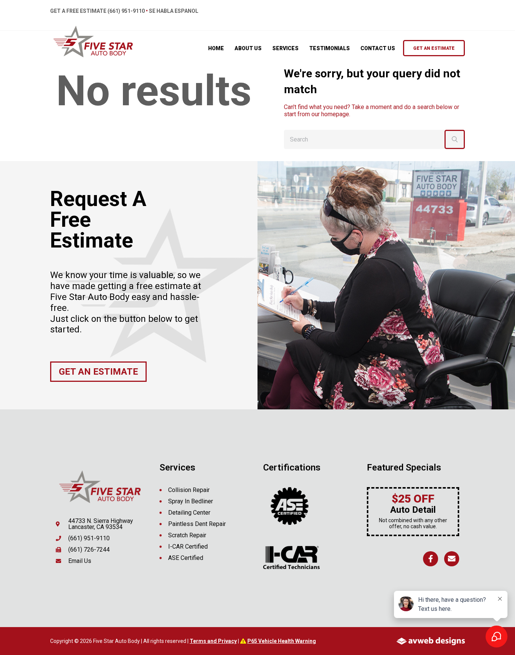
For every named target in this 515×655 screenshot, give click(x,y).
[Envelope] (451, 558)
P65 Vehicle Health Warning (281, 641)
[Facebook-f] (430, 558)
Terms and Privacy (213, 641)
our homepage (330, 114)
